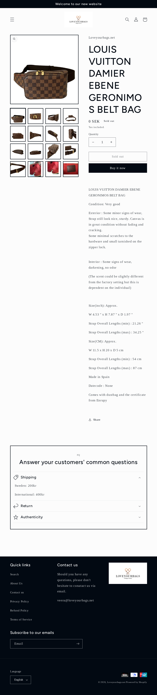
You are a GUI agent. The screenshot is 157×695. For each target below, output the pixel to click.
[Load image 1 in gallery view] (18, 116)
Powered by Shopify (136, 682)
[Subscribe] (77, 644)
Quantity (94, 134)
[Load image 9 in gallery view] (18, 151)
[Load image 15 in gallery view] (53, 169)
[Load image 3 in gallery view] (53, 116)
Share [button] (97, 419)
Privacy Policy (19, 601)
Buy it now (118, 168)
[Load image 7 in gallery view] (53, 134)
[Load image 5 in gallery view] (18, 134)
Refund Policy (19, 610)
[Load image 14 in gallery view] (35, 169)
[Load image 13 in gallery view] (18, 169)
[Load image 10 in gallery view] (35, 151)
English (18, 679)
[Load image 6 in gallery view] (35, 134)
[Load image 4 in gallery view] (71, 116)
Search (14, 574)
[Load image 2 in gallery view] (35, 116)
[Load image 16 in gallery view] (71, 169)
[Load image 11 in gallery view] (53, 151)
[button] (12, 19)
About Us (16, 583)
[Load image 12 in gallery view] (71, 151)
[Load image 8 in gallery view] (71, 134)
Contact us (17, 592)
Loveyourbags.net (116, 682)
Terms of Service (21, 619)
